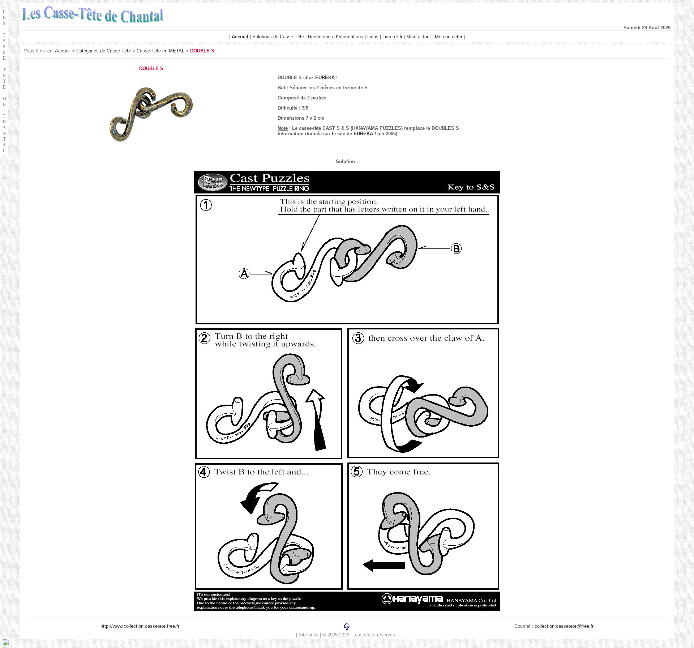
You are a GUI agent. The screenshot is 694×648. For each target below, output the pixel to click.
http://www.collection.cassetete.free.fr (139, 626)
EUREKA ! (326, 77)
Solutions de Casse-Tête (278, 36)
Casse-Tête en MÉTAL (160, 51)
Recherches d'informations (335, 36)
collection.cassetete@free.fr (564, 626)
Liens (372, 36)
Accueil (62, 51)
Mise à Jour (418, 36)
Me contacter (448, 36)
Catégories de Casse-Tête (103, 51)
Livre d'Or (392, 36)
